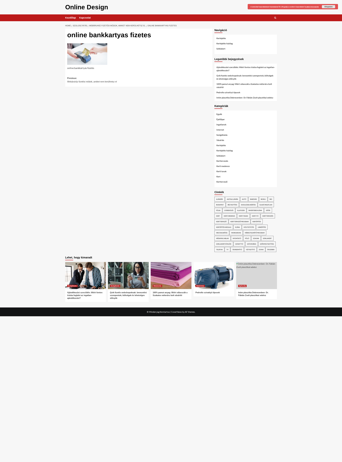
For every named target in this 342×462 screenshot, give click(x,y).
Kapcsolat (85, 17)
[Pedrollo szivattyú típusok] (213, 275)
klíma (237, 227)
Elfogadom (328, 6)
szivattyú (239, 244)
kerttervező (221, 221)
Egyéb (219, 114)
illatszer (241, 210)
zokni (261, 249)
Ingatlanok (221, 124)
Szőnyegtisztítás (267, 244)
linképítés (262, 227)
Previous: (92, 80)
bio (271, 199)
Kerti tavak (221, 171)
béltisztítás (232, 205)
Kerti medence (223, 166)
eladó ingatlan (266, 205)
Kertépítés (221, 38)
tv (227, 249)
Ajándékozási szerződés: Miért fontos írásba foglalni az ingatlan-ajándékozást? (245, 69)
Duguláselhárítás (248, 205)
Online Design (86, 7)
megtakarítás (221, 233)
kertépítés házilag (223, 227)
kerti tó (255, 216)
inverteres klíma (255, 210)
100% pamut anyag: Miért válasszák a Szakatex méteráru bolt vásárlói (244, 85)
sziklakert (267, 238)
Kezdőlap (70, 17)
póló (247, 238)
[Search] (275, 17)
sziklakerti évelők (223, 244)
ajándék (219, 199)
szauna (256, 238)
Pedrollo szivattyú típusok (228, 92)
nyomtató (237, 238)
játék (268, 210)
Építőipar (220, 119)
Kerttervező (221, 182)
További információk (311, 7)
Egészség (242, 286)
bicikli (263, 199)
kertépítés (256, 221)
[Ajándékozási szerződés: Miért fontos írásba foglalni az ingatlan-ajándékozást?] (85, 275)
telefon (219, 249)
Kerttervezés (222, 161)
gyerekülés (228, 210)
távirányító (237, 249)
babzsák (253, 199)
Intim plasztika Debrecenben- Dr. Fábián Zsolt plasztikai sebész (244, 97)
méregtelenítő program (255, 233)
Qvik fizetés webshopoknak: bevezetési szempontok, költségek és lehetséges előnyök (244, 77)
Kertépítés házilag (224, 43)
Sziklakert (220, 48)
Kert (218, 176)
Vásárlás (220, 140)
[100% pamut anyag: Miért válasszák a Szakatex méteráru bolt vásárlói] (171, 275)
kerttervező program (239, 221)
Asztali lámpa (232, 199)
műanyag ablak (222, 238)
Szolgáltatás (222, 135)
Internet (220, 130)
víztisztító (250, 249)
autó (244, 199)
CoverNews (176, 312)
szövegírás (251, 244)
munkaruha (236, 233)
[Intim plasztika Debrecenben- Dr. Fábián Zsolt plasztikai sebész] (256, 275)
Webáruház (157, 286)
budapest (220, 205)
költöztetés (249, 227)
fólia (218, 210)
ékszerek (271, 249)
